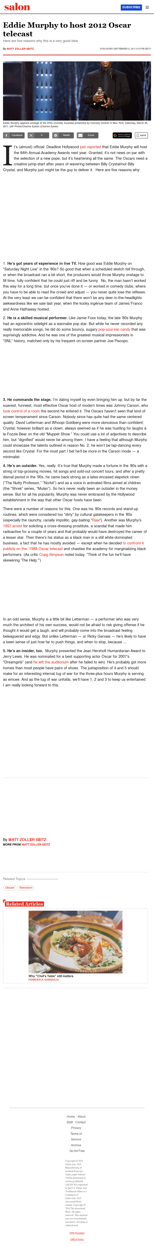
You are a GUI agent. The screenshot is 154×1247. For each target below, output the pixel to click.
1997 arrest (12, 526)
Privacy (76, 1128)
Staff (70, 1122)
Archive (76, 1145)
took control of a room (21, 411)
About (81, 1116)
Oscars (9, 887)
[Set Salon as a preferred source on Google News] (122, 135)
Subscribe (131, 7)
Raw (96, 520)
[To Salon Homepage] (17, 6)
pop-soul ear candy (114, 330)
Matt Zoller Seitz (20, 49)
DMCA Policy (77, 1240)
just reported (90, 147)
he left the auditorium (51, 662)
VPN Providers (77, 1233)
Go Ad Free (77, 1151)
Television (25, 887)
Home (71, 1116)
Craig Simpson (51, 555)
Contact (80, 1122)
